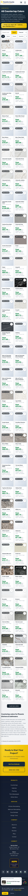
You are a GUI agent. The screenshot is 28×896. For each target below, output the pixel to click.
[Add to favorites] (11, 41)
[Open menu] (25, 2)
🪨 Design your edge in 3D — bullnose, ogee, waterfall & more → (12, 25)
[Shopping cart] (21, 2)
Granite (14, 36)
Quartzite (21, 36)
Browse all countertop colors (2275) (11, 741)
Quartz (8, 36)
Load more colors (14, 706)
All (3, 36)
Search (14, 32)
